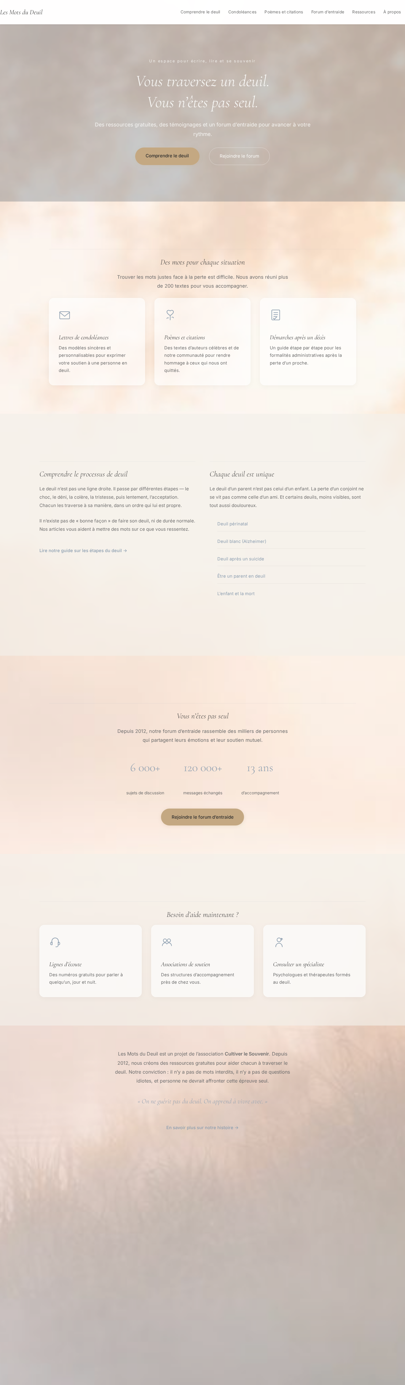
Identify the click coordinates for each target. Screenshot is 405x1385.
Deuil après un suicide (240, 559)
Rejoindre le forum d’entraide (203, 817)
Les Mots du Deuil (21, 12)
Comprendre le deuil (200, 11)
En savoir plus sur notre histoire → (202, 1127)
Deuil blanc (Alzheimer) (241, 541)
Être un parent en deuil (241, 576)
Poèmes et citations (283, 11)
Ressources (363, 11)
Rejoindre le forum (239, 156)
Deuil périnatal (232, 524)
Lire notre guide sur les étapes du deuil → (83, 550)
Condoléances (242, 11)
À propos (392, 11)
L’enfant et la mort (236, 593)
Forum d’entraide (327, 11)
